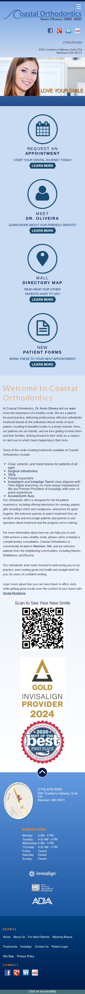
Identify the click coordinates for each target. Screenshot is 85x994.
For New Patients (38, 937)
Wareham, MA (42, 546)
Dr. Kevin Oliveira (46, 408)
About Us (19, 937)
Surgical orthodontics (23, 471)
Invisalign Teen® (42, 481)
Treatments (10, 946)
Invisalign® (16, 481)
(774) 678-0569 (72, 42)
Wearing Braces (62, 937)
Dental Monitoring (14, 593)
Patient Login (60, 946)
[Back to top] (42, 773)
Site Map (8, 956)
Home (6, 937)
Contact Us (42, 946)
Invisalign (26, 946)
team (72, 408)
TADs (12, 474)
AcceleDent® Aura (21, 496)
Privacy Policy (25, 956)
